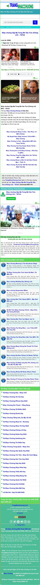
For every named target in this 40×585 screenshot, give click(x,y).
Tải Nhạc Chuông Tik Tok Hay (13, 397)
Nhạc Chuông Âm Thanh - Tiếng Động (16, 405)
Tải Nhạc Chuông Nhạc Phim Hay (14, 467)
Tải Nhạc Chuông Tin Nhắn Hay (14, 442)
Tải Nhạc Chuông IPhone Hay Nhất (15, 401)
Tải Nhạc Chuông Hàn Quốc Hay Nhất (16, 451)
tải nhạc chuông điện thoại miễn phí (18, 529)
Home (2, 27)
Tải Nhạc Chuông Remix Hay (13, 413)
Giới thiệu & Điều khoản (20, 511)
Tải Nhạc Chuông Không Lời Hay (14, 430)
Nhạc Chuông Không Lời (14, 111)
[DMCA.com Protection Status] (20, 518)
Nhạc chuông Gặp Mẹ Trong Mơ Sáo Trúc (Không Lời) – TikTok (20, 34)
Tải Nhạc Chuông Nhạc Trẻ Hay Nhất (16, 426)
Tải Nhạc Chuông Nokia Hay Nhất (15, 434)
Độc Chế (23, 12)
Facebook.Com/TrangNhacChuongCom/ (26, 244)
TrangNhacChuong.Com (13, 180)
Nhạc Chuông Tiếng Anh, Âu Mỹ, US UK (17, 417)
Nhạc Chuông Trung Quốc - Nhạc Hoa (16, 447)
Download (11, 198)
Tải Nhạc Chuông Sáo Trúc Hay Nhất (16, 459)
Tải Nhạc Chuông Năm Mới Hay (14, 488)
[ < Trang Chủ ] (20, 525)
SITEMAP (20, 513)
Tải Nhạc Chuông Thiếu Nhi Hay (14, 471)
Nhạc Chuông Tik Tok (13, 12)
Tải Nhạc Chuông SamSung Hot (14, 438)
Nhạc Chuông (8, 573)
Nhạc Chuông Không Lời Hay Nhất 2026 (18, 27)
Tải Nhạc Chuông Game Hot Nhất (14, 480)
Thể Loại (30, 12)
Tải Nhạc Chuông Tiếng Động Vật (15, 476)
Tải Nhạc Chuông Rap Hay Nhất (14, 463)
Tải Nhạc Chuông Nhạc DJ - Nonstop (16, 422)
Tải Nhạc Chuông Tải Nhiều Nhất (14, 409)
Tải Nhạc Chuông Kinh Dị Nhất (13, 484)
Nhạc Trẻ (3, 12)
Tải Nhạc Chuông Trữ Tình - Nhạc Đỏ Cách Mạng (20, 455)
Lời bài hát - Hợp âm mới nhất (13, 492)
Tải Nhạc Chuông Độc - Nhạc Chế (15, 393)
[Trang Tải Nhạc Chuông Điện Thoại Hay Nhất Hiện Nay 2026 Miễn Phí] (20, 8)
